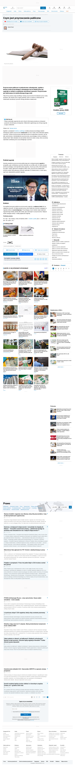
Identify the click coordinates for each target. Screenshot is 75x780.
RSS (47, 761)
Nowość (61, 108)
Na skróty (62, 745)
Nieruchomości (54, 11)
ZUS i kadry (5, 737)
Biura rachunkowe (52, 731)
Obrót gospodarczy (6, 736)
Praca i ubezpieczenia (42, 736)
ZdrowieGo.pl (62, 747)
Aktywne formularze (59, 229)
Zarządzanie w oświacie (19, 752)
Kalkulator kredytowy (56, 219)
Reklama (57, 761)
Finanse (61, 736)
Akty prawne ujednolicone (31, 752)
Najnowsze (61, 156)
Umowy (23, 14)
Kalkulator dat (55, 226)
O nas (4, 761)
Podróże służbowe (52, 751)
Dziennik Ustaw (29, 747)
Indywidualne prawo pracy (19, 733)
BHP (15, 738)
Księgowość (9, 11)
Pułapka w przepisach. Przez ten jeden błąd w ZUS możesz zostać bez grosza (61, 163)
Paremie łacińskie (15, 509)
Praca (21, 506)
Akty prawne (28, 745)
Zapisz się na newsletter (43, 250)
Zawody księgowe (6, 738)
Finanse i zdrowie (41, 740)
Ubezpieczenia (17, 736)
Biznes (20, 11)
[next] (47, 697)
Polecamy (53, 406)
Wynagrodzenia (17, 734)
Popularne (55, 156)
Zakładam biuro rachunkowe (54, 733)
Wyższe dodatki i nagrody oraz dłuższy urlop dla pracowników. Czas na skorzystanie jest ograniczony (61, 160)
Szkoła (16, 748)
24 (53, 268)
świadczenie (18, 246)
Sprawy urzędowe (29, 737)
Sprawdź (61, 113)
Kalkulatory (57, 202)
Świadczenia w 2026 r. (56, 310)
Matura (16, 754)
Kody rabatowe (63, 749)
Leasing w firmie (41, 738)
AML (50, 740)
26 (58, 268)
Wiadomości (5, 506)
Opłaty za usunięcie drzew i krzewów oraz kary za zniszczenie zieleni (60, 253)
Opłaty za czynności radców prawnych (60, 248)
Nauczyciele (17, 749)
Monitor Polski (28, 748)
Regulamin (36, 761)
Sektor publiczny (27, 11)
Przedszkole (17, 747)
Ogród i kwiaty (63, 738)
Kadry (15, 11)
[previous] (32, 697)
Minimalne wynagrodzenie (54, 748)
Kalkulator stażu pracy (42, 752)
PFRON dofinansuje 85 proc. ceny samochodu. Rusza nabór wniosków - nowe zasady (61, 166)
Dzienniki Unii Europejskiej (31, 751)
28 (63, 268)
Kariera (42, 761)
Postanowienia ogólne (30, 14)
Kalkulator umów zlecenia (57, 210)
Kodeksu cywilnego (20, 131)
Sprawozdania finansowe (53, 738)
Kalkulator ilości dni (56, 217)
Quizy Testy (54, 257)
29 (66, 268)
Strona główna (6, 14)
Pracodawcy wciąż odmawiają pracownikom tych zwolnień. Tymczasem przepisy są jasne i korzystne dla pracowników (61, 176)
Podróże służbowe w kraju (54, 747)
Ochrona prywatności (12, 761)
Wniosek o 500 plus (56, 237)
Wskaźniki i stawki (53, 745)
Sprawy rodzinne (34, 506)
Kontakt (52, 761)
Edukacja (62, 11)
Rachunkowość (6, 734)
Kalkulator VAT (40, 749)
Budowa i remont (63, 737)
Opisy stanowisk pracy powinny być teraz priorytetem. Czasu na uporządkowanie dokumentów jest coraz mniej (60, 180)
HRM (16, 740)
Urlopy (16, 737)
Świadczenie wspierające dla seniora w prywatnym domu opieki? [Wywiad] (60, 189)
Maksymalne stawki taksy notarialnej (59, 250)
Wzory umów (54, 235)
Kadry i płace (5, 752)
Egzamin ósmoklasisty (19, 755)
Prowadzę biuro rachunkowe (54, 734)
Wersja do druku (11, 250)
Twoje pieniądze (41, 11)
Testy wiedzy (17, 756)
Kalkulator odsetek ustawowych (58, 221)
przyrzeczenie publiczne (9, 246)
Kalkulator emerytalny (56, 216)
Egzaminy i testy (18, 751)
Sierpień (63, 265)
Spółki (39, 734)
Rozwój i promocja (6, 751)
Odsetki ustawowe (52, 752)
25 (55, 268)
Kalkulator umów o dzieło (57, 212)
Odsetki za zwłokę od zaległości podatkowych (58, 244)
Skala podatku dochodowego (54, 754)
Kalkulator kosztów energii (57, 214)
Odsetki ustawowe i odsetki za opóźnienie (60, 241)
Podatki (4, 733)
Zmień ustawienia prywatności (25, 761)
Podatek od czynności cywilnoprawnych (60, 255)
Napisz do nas (27, 250)
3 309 (44, 697)
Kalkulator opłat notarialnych (58, 223)
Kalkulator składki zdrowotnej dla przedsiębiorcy (59, 204)
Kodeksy (27, 754)
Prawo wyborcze (6, 509)
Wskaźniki (56, 240)
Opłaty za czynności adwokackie (59, 246)
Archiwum (62, 748)
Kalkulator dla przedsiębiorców (58, 207)
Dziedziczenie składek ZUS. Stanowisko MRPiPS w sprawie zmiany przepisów (60, 173)
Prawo (34, 11)
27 (61, 268)
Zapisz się (26, 714)
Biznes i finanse (40, 733)
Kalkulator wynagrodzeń (57, 209)
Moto (48, 11)
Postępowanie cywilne (56, 230)
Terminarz (56, 265)
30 (68, 268)
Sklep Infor (28, 740)
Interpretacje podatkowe (57, 259)
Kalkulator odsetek (41, 751)
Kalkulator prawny (55, 224)
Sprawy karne (13, 128)
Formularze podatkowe (64, 752)
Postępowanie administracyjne (58, 232)
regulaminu (26, 711)
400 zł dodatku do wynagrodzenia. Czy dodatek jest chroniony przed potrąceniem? (60, 183)
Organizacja (5, 747)
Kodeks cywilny (33, 218)
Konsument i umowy (17, 14)
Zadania (4, 749)
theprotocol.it (62, 754)
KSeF (67, 11)
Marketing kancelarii (25, 509)
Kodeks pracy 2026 (61, 110)
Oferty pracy (62, 755)
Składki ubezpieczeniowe (53, 749)
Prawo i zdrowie (29, 741)
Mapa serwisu (64, 761)
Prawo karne (54, 234)
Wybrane (67, 156)
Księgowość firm (6, 731)
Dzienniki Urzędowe (29, 749)
